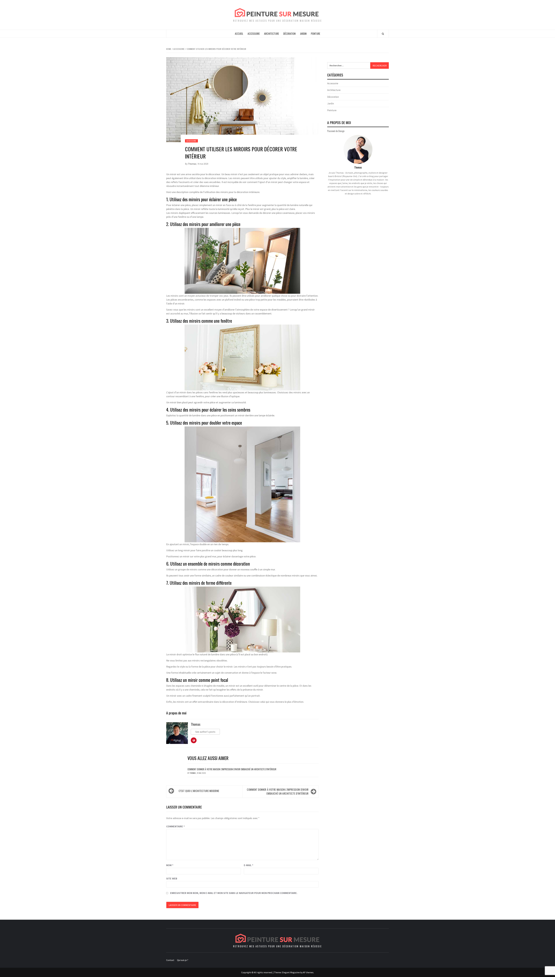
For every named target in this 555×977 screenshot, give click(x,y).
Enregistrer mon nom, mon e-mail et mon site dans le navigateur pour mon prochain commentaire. (233, 893)
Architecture (271, 33)
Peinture (315, 33)
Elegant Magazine (291, 972)
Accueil (239, 33)
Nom (169, 865)
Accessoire (254, 33)
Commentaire (175, 826)
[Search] (383, 33)
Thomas (192, 163)
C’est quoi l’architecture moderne (199, 791)
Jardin (303, 33)
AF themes (308, 972)
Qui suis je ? (182, 960)
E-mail (248, 865)
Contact (170, 960)
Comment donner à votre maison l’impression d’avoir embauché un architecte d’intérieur (231, 769)
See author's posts (205, 731)
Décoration (289, 33)
